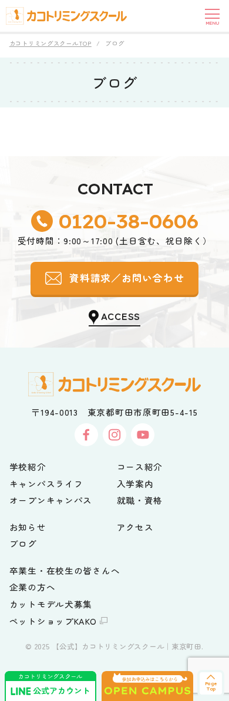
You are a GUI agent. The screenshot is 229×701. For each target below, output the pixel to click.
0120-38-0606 (128, 221)
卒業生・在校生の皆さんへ (64, 570)
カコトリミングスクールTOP (50, 43)
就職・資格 (140, 500)
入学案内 (135, 483)
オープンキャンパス (51, 500)
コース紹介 (140, 466)
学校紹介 (27, 466)
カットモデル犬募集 (51, 604)
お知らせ (27, 527)
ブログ (23, 543)
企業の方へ (32, 587)
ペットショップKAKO (53, 621)
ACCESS (120, 316)
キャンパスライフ (46, 483)
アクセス (135, 527)
